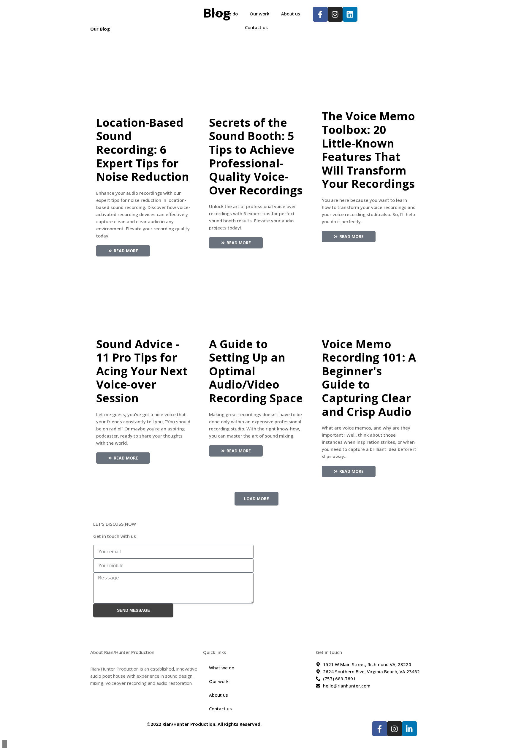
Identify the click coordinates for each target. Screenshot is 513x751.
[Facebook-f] (379, 728)
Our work (259, 14)
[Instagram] (394, 728)
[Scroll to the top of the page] (4, 744)
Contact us (256, 27)
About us (290, 14)
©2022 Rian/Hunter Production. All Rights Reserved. (204, 724)
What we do (225, 14)
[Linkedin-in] (409, 728)
